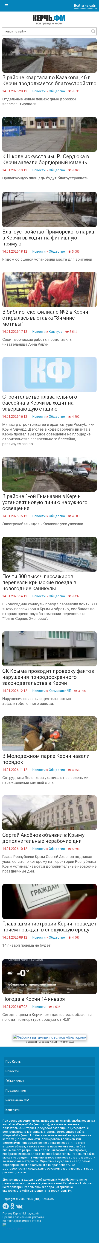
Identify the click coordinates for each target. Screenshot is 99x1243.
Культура (55, 331)
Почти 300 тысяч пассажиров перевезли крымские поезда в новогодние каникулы (39, 582)
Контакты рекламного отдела (22, 1221)
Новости (39, 91)
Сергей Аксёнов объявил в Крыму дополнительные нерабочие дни (43, 838)
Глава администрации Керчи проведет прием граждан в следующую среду (49, 927)
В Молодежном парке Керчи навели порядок (46, 759)
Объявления (15, 1081)
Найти (93, 30)
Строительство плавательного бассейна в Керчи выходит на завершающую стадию (39, 403)
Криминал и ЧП (60, 691)
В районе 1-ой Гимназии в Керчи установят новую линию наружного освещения (44, 502)
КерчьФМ (48, 1199)
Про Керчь (13, 1061)
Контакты (13, 1110)
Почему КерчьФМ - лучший (21, 1213)
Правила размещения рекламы (23, 1217)
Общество (57, 91)
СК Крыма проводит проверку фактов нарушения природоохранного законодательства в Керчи (48, 677)
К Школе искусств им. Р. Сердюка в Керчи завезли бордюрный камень (45, 159)
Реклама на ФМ (17, 1100)
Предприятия (16, 1090)
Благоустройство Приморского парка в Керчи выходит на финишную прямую (48, 238)
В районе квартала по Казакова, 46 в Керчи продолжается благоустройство (49, 80)
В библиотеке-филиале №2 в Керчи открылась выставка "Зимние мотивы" (45, 318)
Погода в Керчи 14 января (33, 999)
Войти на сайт (85, 5)
